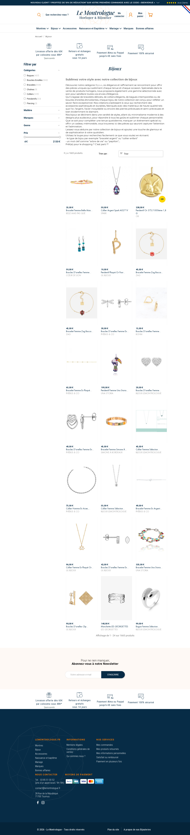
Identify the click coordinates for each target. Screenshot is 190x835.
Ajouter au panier (82, 214)
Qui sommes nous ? (75, 756)
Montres (39, 745)
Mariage (39, 762)
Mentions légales (74, 745)
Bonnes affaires (42, 770)
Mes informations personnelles (111, 753)
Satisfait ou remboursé (107, 757)
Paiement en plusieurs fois (109, 761)
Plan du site (113, 829)
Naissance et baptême (46, 758)
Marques (39, 766)
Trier (125, 153)
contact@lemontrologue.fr (47, 788)
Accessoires (41, 753)
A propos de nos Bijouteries (137, 829)
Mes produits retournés (107, 749)
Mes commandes (104, 745)
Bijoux (38, 749)
